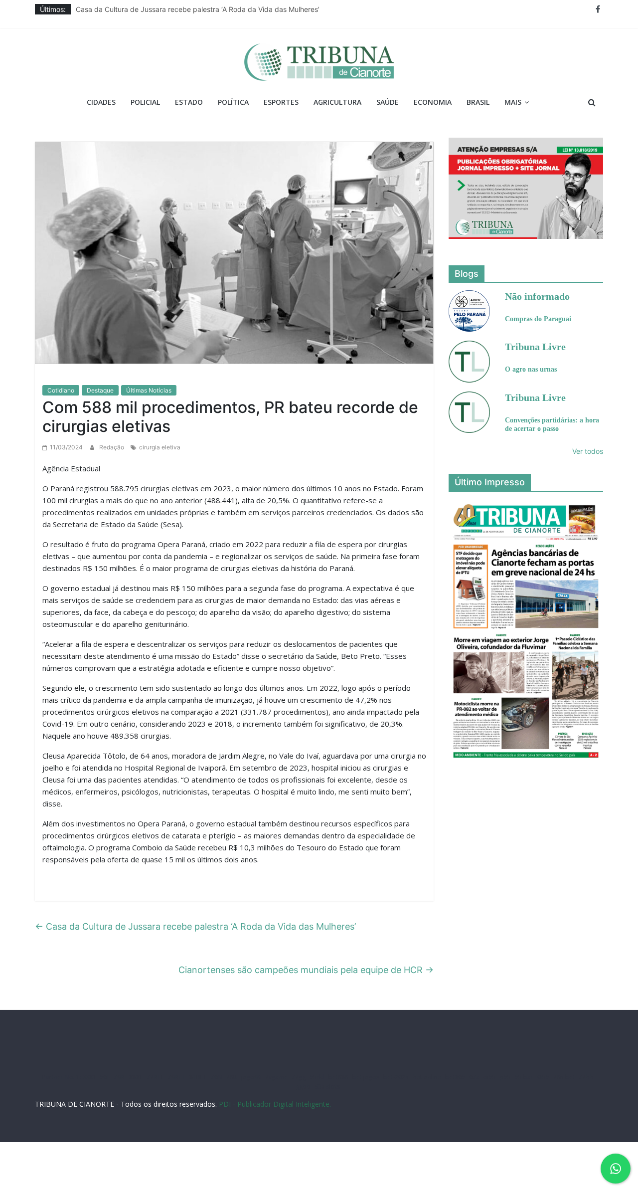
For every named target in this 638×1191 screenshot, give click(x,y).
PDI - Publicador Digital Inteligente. (275, 1104)
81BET (198, 1077)
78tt (231, 1077)
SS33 (89, 1077)
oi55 (489, 1077)
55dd (317, 1077)
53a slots (327, 1086)
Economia (433, 102)
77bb (586, 1077)
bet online (427, 1077)
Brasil (478, 102)
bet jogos (365, 1077)
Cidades (101, 102)
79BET (176, 1077)
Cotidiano (60, 390)
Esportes (281, 102)
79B (119, 1077)
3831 (136, 1077)
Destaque (100, 390)
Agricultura (337, 102)
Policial (145, 102)
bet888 (338, 1077)
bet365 (455, 1077)
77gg (299, 1077)
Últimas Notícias (148, 390)
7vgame (276, 1077)
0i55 (543, 1077)
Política (233, 102)
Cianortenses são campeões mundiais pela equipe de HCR (306, 970)
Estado (189, 102)
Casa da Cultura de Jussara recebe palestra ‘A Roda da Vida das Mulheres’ (197, 9)
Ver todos (587, 451)
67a (474, 1077)
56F (105, 1077)
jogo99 (251, 1077)
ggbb (303, 1086)
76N (216, 1077)
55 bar (524, 1077)
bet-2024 (396, 1077)
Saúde (387, 102)
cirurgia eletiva (159, 447)
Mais (512, 102)
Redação (112, 447)
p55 (505, 1077)
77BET (155, 1077)
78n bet (564, 1077)
